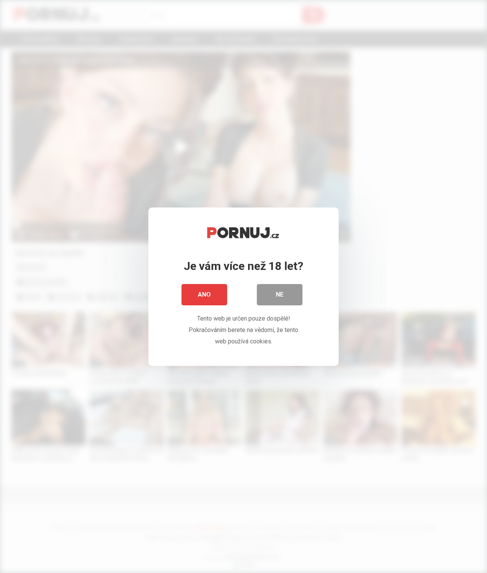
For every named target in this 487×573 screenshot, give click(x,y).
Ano (204, 294)
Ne (279, 294)
